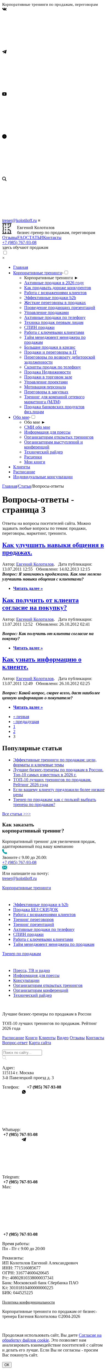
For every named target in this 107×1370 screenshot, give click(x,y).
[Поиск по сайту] (53, 197)
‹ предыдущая (26, 721)
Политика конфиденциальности (28, 1302)
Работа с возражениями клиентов (55, 292)
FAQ (21, 237)
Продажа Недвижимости (47, 372)
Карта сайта (40, 1042)
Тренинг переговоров (33, 919)
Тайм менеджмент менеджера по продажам (53, 944)
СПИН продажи (39, 327)
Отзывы (9, 237)
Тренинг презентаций (33, 924)
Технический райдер (43, 452)
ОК (6, 1365)
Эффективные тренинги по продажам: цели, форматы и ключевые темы (55, 762)
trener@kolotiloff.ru (19, 220)
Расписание (24, 471)
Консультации (26, 980)
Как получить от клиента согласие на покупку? (40, 604)
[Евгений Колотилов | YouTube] (43, 131)
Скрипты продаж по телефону (52, 367)
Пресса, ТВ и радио (31, 970)
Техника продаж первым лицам (53, 322)
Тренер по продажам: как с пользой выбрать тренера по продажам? (54, 802)
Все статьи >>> (16, 814)
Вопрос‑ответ (15, 1042)
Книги (31, 1037)
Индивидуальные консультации (43, 476)
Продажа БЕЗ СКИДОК (35, 909)
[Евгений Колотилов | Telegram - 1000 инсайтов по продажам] (43, 89)
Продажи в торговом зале (48, 377)
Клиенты (21, 466)
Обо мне (21, 417)
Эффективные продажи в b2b (40, 904)
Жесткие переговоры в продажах (55, 302)
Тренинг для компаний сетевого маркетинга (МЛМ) (54, 399)
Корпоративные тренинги (37, 272)
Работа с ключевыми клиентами (54, 332)
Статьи (24, 486)
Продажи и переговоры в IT (50, 352)
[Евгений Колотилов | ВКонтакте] (43, 46)
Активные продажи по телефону (55, 317)
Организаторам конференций (40, 990)
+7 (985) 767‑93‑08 (19, 242)
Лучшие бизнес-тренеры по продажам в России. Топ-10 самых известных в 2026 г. (58, 772)
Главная (20, 267)
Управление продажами (46, 312)
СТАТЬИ (34, 237)
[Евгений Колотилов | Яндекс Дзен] (43, 174)
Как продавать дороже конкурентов (57, 287)
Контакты (52, 237)
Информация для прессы (47, 432)
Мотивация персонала (45, 387)
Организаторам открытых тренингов (59, 437)
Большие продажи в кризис (49, 347)
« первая (21, 716)
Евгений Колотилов (35, 564)
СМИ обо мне (37, 427)
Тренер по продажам (21, 953)
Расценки (33, 457)
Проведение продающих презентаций (59, 307)
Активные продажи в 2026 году (54, 282)
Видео (63, 1037)
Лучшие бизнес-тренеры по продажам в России (46, 1014)
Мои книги (34, 462)
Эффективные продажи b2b (50, 297)
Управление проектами (46, 382)
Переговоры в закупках (46, 391)
